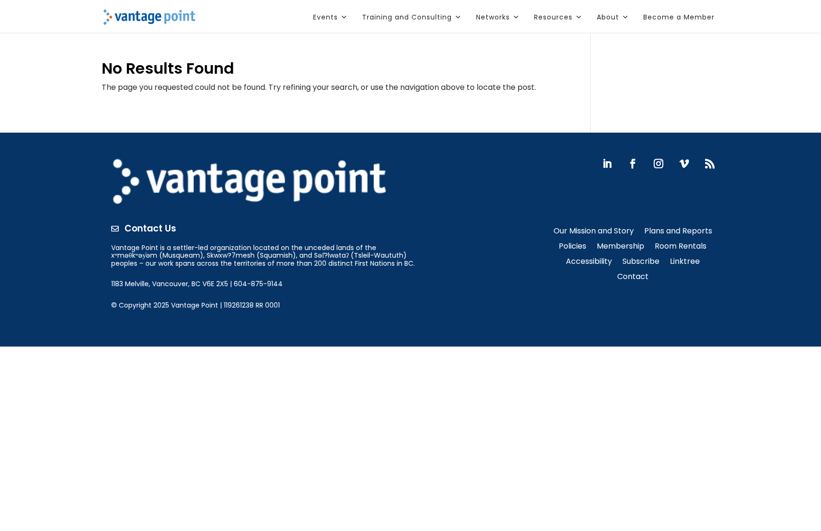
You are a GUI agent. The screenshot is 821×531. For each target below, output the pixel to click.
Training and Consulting (407, 17)
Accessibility (589, 262)
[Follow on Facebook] (632, 163)
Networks (493, 17)
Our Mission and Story (594, 231)
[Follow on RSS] (709, 163)
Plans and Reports (678, 231)
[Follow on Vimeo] (684, 163)
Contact (633, 277)
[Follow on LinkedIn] (607, 163)
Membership (620, 246)
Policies (572, 246)
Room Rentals (680, 246)
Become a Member (679, 17)
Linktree (685, 262)
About (608, 17)
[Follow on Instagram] (658, 163)
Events (325, 17)
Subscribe (640, 262)
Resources (553, 17)
